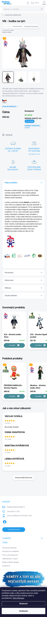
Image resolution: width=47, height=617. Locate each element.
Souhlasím (23, 611)
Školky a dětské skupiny (10, 562)
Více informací (18, 598)
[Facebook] (4, 521)
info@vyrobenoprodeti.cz (16, 507)
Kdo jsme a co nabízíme (10, 551)
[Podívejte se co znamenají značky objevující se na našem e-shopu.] (23, 255)
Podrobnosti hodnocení (31, 26)
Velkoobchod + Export (10, 559)
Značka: (6, 32)
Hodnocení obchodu (9, 548)
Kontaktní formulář (14, 529)
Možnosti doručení (32, 126)
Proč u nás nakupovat (10, 555)
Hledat (42, 9)
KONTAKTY (6, 566)
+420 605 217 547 (13, 511)
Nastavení (23, 603)
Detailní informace (9, 106)
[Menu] (44, 3)
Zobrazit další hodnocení (23, 478)
